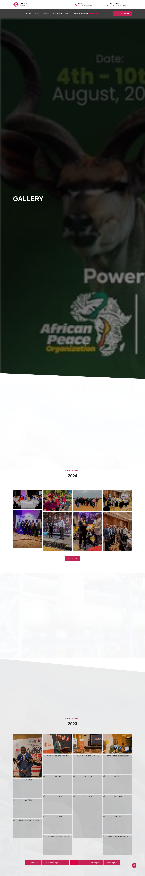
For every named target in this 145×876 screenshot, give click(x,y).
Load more (72, 558)
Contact (67, 13)
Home (28, 13)
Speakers (56, 13)
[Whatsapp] (134, 865)
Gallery (92, 13)
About (36, 13)
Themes (46, 13)
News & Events (80, 13)
